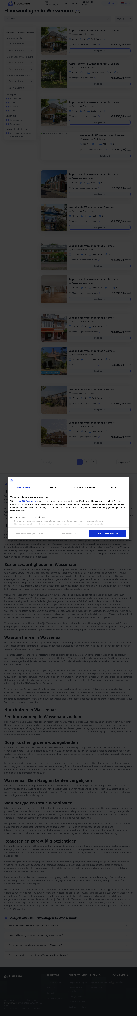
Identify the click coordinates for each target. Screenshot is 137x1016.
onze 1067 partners (26, 501)
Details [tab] (53, 487)
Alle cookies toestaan (108, 533)
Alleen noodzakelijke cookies (29, 533)
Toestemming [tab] (23, 487)
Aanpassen (67, 533)
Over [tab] (113, 487)
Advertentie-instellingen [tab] (83, 487)
